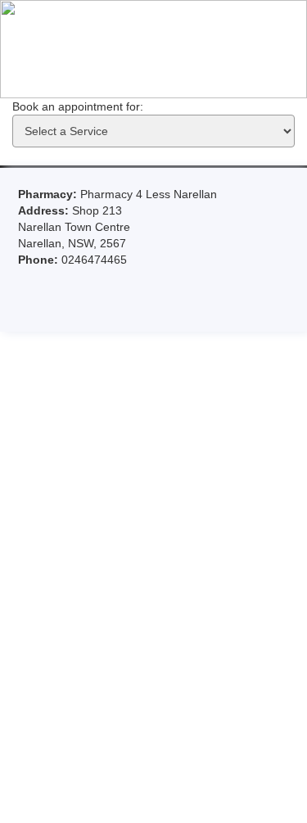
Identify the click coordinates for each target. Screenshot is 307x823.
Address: (45, 210)
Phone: (39, 259)
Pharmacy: (49, 194)
